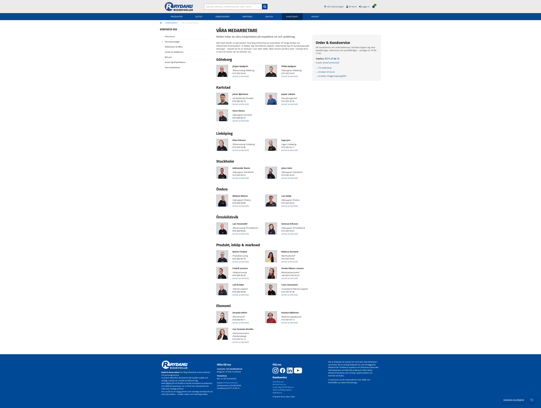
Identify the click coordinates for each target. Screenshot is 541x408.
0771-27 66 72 (332, 58)
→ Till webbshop (324, 67)
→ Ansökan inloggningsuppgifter (331, 76)
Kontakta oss (278, 381)
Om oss (269, 16)
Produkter (176, 16)
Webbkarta (277, 392)
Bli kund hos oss (279, 384)
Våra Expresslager (335, 6)
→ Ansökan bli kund (325, 72)
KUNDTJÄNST (292, 16)
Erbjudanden (223, 16)
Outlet (199, 16)
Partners (247, 16)
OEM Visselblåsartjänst (282, 390)
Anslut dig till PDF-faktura (283, 387)
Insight (315, 16)
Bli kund (353, 6)
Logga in (366, 6)
